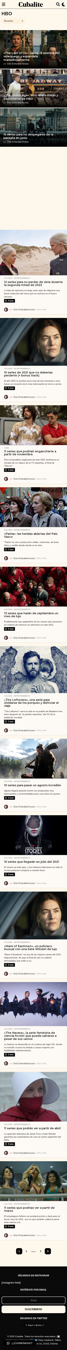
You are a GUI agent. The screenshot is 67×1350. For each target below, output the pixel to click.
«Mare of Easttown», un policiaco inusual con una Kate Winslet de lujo (30, 947)
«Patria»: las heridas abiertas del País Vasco (30, 535)
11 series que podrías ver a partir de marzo (29, 1209)
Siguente (48, 1251)
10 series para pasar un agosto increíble (32, 785)
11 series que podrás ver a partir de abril (32, 1128)
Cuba (6, 448)
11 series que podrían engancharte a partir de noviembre (30, 453)
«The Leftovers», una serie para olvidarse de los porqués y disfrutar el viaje (31, 703)
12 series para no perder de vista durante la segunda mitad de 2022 (33, 283)
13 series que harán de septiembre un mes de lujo (31, 615)
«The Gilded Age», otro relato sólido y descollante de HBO (30, 97)
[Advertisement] (33, 188)
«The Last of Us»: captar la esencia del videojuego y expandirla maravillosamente (31, 56)
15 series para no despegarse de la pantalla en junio (28, 136)
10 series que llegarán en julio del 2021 (31, 862)
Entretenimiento (22, 278)
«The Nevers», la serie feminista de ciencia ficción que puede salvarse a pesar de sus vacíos (30, 1036)
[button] (3, 4)
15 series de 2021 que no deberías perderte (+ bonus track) (28, 374)
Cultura (8, 278)
